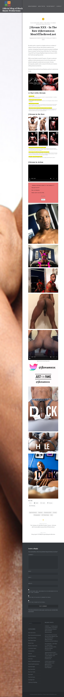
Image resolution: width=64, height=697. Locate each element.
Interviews (30, 658)
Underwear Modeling (32, 682)
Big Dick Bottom (33, 512)
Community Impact (32, 648)
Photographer (37, 515)
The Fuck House (31, 677)
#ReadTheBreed (32, 6)
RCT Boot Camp (45, 515)
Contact (59, 6)
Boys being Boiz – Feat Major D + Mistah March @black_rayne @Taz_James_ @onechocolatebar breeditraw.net (51, 646)
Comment (31, 554)
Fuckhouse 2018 (47, 512)
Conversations (31, 650)
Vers (51, 515)
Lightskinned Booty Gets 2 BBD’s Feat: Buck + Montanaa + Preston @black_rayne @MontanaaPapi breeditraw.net (51, 655)
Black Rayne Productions (41, 38)
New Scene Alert (31, 669)
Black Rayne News (35, 22)
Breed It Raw (43, 22)
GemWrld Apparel (32, 656)
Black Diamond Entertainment (34, 635)
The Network (50, 6)
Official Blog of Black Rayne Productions (12, 9)
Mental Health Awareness (33, 664)
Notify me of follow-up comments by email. (39, 597)
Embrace (30, 653)
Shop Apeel (30, 674)
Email (30, 577)
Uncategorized (31, 679)
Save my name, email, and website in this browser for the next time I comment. (43, 592)
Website (30, 583)
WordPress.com (53, 694)
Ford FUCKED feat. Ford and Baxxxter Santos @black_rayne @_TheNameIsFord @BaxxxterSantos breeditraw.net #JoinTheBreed (51, 638)
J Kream (54, 512)
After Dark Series (32, 632)
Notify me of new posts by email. (36, 602)
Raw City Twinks (31, 671)
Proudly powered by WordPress (36, 694)
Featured (40, 512)
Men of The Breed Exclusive (34, 661)
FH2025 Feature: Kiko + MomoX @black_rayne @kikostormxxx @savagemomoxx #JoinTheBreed (50, 664)
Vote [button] (43, 199)
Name (30, 571)
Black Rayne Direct (32, 637)
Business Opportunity (32, 645)
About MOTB (41, 6)
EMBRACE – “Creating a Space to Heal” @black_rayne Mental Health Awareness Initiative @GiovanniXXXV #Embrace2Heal (51, 629)
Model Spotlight (46, 24)
